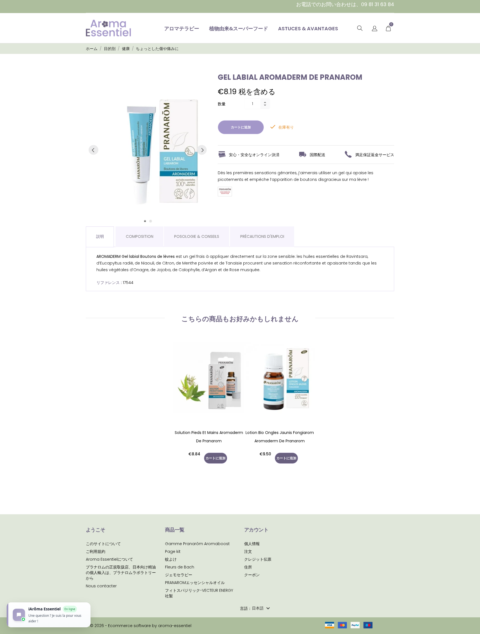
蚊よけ (171, 559)
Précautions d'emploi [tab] (262, 236)
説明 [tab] (100, 236)
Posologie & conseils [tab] (196, 236)
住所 (248, 567)
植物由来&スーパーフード (238, 28)
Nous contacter (101, 586)
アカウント (256, 529)
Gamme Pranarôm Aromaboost (197, 543)
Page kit (173, 551)
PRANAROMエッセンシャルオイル (195, 582)
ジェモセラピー (178, 575)
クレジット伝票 (257, 559)
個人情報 (252, 543)
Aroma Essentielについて (109, 559)
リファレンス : (109, 282)
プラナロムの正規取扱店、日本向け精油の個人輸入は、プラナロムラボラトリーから (121, 572)
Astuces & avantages (308, 28)
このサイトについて (103, 543)
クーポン (252, 575)
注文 (248, 551)
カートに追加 (241, 127)
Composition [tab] (139, 236)
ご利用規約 (95, 551)
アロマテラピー (181, 28)
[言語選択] (374, 29)
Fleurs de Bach (179, 567)
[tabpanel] (147, 149)
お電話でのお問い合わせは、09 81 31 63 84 (345, 4)
